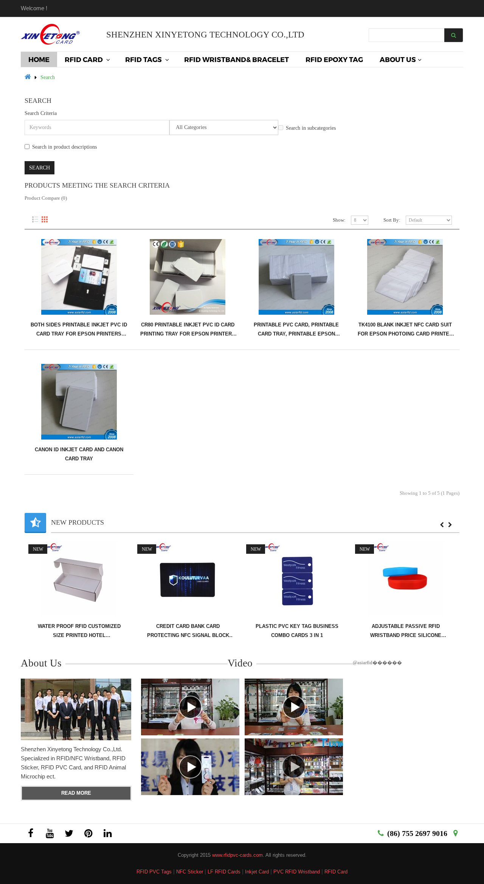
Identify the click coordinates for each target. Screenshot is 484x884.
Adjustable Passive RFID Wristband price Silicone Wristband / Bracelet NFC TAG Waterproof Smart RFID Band (329, 631)
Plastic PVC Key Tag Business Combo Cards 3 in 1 (219, 630)
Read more (76, 793)
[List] (35, 219)
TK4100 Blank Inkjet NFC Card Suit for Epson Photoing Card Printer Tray (405, 329)
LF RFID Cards (224, 872)
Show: (339, 220)
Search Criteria (41, 113)
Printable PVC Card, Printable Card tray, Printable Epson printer (296, 329)
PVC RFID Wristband (296, 872)
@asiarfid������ (377, 662)
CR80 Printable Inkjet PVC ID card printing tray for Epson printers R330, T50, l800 (187, 329)
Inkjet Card (257, 872)
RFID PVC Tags (154, 872)
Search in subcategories (311, 128)
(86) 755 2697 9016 (417, 833)
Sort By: (391, 220)
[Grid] (45, 219)
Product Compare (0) (46, 198)
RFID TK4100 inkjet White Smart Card (437, 630)
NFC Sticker (189, 872)
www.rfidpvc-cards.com (237, 855)
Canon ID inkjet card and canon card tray (79, 454)
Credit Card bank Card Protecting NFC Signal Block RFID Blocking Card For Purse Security (111, 631)
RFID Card (335, 872)
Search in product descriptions (64, 147)
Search (47, 77)
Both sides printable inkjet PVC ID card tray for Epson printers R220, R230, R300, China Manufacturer (79, 329)
